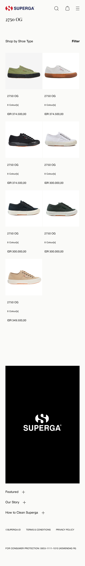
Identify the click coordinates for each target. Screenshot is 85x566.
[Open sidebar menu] (77, 8)
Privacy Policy (65, 530)
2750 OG (12, 96)
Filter (76, 41)
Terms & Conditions (38, 530)
